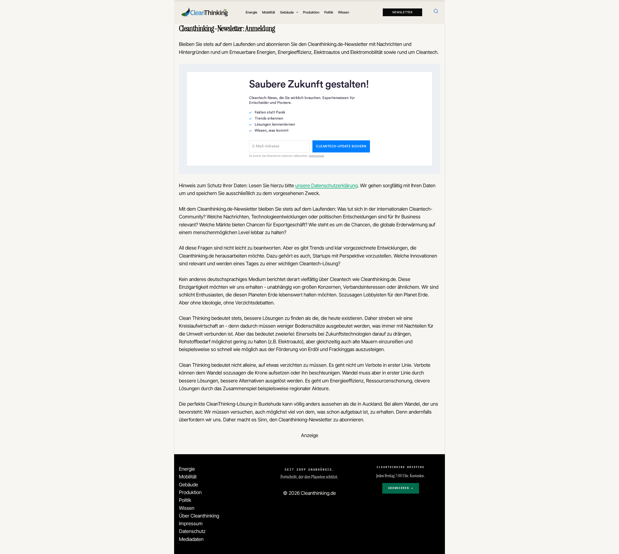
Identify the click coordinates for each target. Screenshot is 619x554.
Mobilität (188, 477)
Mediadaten (191, 539)
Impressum (191, 523)
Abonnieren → (400, 488)
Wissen (186, 508)
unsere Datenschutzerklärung (326, 185)
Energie (187, 469)
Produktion (190, 492)
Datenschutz (192, 531)
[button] (296, 12)
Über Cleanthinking (199, 516)
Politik (185, 500)
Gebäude (188, 485)
